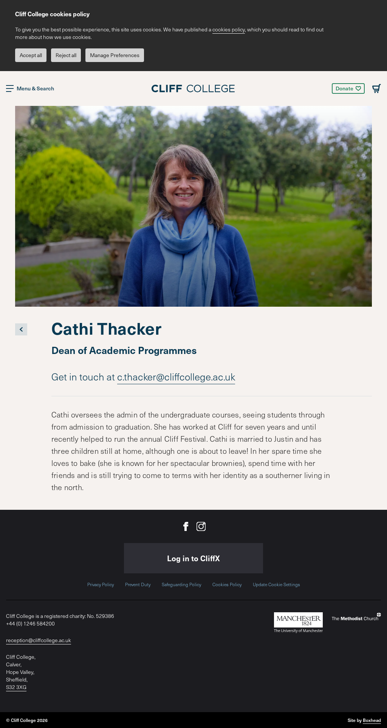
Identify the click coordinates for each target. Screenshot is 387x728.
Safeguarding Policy (181, 584)
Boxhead (372, 720)
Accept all (31, 55)
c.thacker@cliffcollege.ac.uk (176, 376)
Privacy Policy (100, 584)
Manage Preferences (114, 55)
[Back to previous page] (21, 329)
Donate (344, 88)
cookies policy (228, 29)
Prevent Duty (137, 584)
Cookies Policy (226, 584)
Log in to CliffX (193, 558)
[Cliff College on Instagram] (201, 526)
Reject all (66, 55)
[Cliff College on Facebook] (185, 526)
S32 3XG (16, 687)
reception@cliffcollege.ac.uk (38, 640)
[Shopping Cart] (376, 88)
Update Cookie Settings (276, 584)
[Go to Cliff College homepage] (193, 88)
